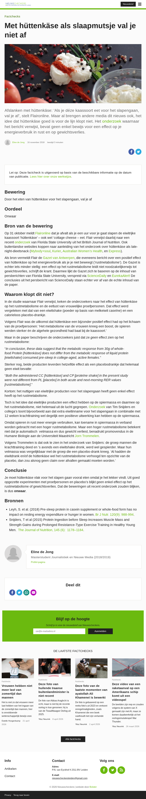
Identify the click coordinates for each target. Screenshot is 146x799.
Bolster (93, 787)
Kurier (56, 251)
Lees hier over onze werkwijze (50, 176)
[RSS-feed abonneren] (121, 770)
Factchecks (12, 16)
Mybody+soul (40, 251)
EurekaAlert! (121, 276)
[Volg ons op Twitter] (112, 770)
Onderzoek (97, 407)
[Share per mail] (33, 592)
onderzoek (111, 121)
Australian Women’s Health (82, 251)
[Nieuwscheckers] (18, 4)
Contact (10, 776)
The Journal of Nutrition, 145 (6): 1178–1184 (50, 530)
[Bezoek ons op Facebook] (104, 770)
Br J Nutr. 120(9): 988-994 (114, 514)
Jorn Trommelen (87, 436)
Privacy (8, 795)
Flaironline (42, 233)
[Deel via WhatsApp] (26, 592)
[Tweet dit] (138, 152)
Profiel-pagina (38, 562)
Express (115, 251)
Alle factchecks (73, 739)
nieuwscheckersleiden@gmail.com (69, 778)
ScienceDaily (97, 276)
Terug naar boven (21, 795)
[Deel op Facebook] (131, 152)
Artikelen (11, 768)
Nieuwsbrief (128, 4)
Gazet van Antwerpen (59, 258)
